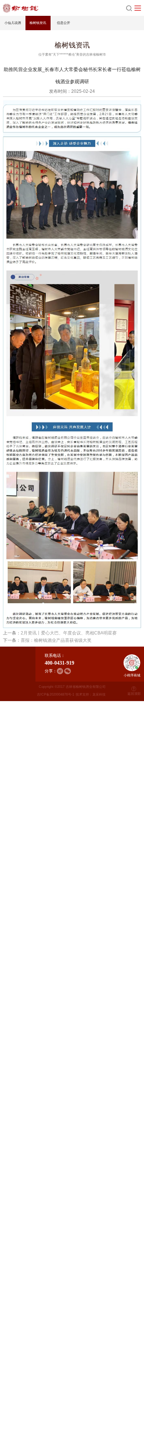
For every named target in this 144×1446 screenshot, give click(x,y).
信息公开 (63, 23)
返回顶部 (134, 694)
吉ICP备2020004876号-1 (55, 694)
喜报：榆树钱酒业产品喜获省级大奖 (56, 640)
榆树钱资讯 (38, 23)
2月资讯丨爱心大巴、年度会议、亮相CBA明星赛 (69, 632)
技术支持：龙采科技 (91, 694)
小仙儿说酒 (12, 23)
